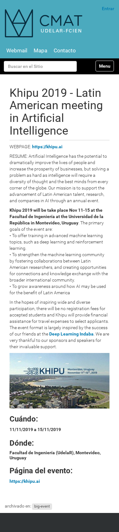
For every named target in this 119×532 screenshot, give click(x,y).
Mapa (40, 50)
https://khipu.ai (47, 146)
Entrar (108, 8)
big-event (42, 506)
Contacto (65, 50)
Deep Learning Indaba (71, 333)
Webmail (16, 50)
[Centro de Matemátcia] (44, 23)
